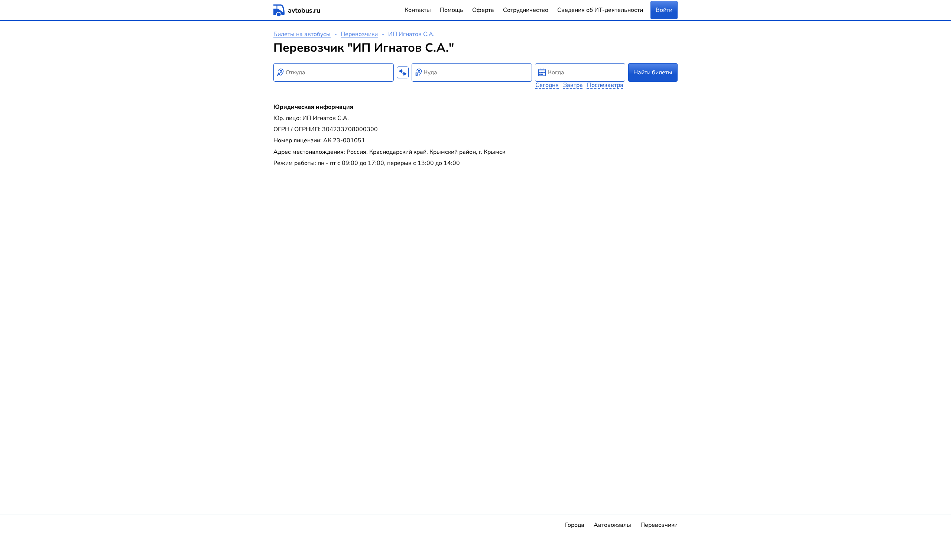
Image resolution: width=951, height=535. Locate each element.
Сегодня (547, 85)
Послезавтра (605, 85)
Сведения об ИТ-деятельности (600, 10)
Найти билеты (652, 72)
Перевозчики (359, 34)
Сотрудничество (525, 10)
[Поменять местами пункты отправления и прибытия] (403, 72)
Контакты (418, 10)
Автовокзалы (612, 525)
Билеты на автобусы (302, 34)
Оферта (483, 10)
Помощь (451, 10)
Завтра (573, 85)
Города (574, 525)
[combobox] (333, 72)
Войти (664, 10)
